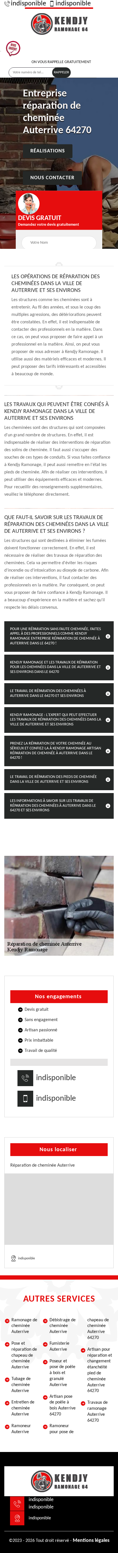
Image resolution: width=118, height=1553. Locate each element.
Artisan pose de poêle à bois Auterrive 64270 (63, 1405)
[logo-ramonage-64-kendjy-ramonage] (59, 23)
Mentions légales (91, 1540)
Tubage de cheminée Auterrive (21, 1385)
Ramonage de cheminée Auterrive (24, 1326)
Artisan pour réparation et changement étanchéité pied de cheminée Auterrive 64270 (99, 1370)
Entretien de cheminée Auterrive (22, 1408)
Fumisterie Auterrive (59, 1346)
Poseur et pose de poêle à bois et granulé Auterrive (62, 1373)
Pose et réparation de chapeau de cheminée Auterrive (24, 1355)
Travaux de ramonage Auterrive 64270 (97, 1411)
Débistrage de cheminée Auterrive (63, 1326)
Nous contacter (52, 178)
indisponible (28, 3)
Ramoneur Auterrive (21, 1429)
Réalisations (47, 151)
